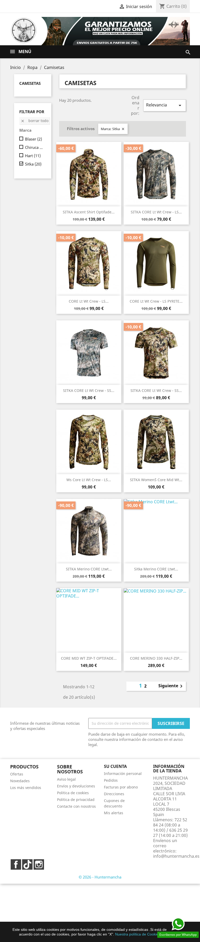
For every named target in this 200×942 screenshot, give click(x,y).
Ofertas (16, 774)
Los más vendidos (25, 787)
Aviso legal (66, 779)
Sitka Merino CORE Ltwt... (156, 569)
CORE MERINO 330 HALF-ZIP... (156, 658)
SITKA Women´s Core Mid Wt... (156, 479)
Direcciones (114, 793)
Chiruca (34, 147)
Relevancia (164, 105)
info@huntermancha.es (176, 856)
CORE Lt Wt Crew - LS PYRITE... (156, 301)
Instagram (39, 864)
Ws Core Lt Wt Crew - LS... (88, 479)
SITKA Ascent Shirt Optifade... (89, 211)
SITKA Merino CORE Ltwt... (89, 569)
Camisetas (30, 83)
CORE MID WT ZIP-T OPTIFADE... (89, 658)
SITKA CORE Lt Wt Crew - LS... (156, 211)
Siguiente (171, 686)
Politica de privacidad (76, 799)
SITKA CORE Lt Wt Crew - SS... (88, 390)
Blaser (33, 139)
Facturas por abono (121, 787)
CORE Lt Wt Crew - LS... (89, 301)
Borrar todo (34, 120)
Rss (27, 864)
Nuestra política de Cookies (137, 934)
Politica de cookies (73, 792)
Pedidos (111, 780)
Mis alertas (113, 812)
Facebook (16, 864)
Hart (33, 155)
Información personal (123, 773)
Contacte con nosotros (76, 806)
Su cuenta (115, 766)
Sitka (33, 164)
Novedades (20, 780)
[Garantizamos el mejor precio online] (115, 31)
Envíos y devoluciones (76, 786)
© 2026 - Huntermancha (100, 877)
